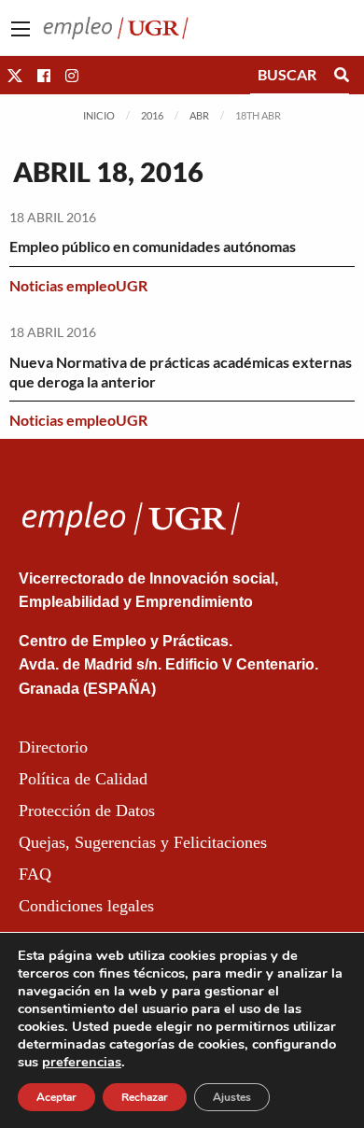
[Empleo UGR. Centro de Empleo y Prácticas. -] (115, 26)
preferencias (81, 1061)
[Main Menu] (20, 28)
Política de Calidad (83, 778)
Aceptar (56, 1097)
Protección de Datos (87, 810)
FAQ (35, 874)
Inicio (99, 115)
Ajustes (232, 1097)
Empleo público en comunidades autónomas (152, 246)
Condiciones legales (86, 905)
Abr (199, 115)
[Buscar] (341, 74)
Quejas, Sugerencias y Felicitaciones (143, 842)
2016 (152, 115)
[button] (15, 75)
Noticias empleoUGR (78, 285)
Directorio (53, 747)
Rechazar (144, 1097)
